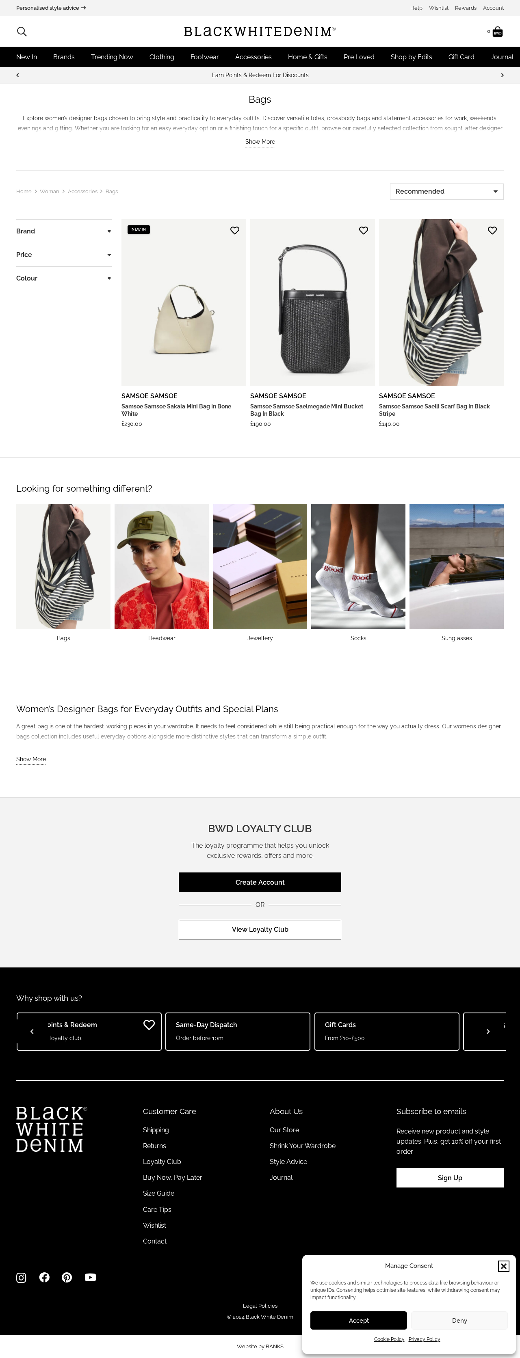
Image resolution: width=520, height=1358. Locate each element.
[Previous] (18, 75)
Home (24, 191)
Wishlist (438, 8)
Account (493, 8)
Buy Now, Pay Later (172, 1177)
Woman (49, 191)
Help (416, 8)
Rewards (466, 8)
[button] (504, 1266)
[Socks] (358, 573)
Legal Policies (260, 1306)
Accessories (83, 191)
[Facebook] (44, 1277)
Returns (154, 1146)
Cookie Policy (389, 1339)
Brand (25, 231)
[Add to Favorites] (235, 230)
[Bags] (63, 573)
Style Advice (288, 1162)
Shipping (156, 1130)
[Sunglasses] (457, 573)
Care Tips (157, 1209)
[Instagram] (21, 1278)
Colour (26, 278)
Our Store (284, 1130)
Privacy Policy (424, 1339)
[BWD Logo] (260, 31)
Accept (359, 1320)
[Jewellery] (260, 573)
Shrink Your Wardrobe (303, 1146)
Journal (281, 1177)
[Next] (502, 75)
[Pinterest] (67, 1277)
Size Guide (158, 1193)
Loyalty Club (162, 1162)
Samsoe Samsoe (149, 396)
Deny (459, 1320)
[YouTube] (90, 1277)
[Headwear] (162, 573)
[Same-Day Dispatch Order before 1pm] (260, 75)
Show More (260, 141)
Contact (155, 1241)
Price (24, 255)
